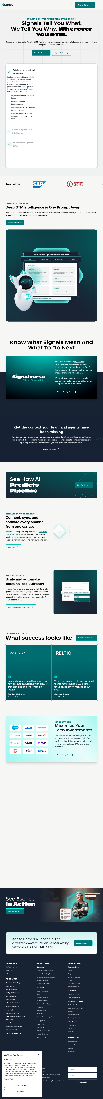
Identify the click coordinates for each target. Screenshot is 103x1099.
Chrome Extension (11, 1029)
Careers (70, 1048)
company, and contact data (67, 367)
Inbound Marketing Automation (47, 974)
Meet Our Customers (74, 997)
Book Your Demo (82, 485)
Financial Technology (43, 1004)
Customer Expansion (43, 983)
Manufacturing (41, 1010)
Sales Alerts (9, 1023)
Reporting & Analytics (13, 1002)
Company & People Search (14, 1026)
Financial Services (42, 1001)
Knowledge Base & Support (76, 1018)
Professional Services (43, 1031)
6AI (7, 973)
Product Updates (73, 1014)
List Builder (9, 1019)
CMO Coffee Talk (73, 1005)
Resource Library (74, 967)
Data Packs (71, 1028)
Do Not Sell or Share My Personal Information (51, 1081)
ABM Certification (73, 987)
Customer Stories (73, 994)
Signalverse (79, 361)
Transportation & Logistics (45, 1017)
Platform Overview (11, 967)
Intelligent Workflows (12, 993)
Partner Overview (42, 1034)
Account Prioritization (12, 1013)
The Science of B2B (74, 983)
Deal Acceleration (42, 980)
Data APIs (71, 1032)
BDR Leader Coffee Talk (75, 1008)
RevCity (70, 1011)
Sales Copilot (10, 1010)
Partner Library (41, 1024)
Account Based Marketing (45, 970)
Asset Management (43, 991)
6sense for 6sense (74, 977)
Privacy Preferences (43, 1078)
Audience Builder (11, 996)
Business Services (42, 997)
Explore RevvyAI (13, 222)
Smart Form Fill (10, 999)
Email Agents (10, 986)
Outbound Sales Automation (46, 977)
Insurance (40, 1007)
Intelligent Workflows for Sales (15, 1016)
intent (84, 364)
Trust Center (72, 1025)
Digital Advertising (11, 989)
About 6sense (72, 1041)
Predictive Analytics (13, 1033)
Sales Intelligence (12, 1006)
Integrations (40, 1027)
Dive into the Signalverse (65, 392)
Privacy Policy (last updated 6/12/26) (48, 1074)
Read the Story (10, 672)
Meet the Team (73, 1045)
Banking (39, 994)
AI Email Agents (12, 589)
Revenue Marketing (13, 983)
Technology (40, 1013)
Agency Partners (42, 1037)
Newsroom (71, 1051)
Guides (70, 970)
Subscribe (82, 1082)
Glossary (70, 980)
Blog (69, 974)
